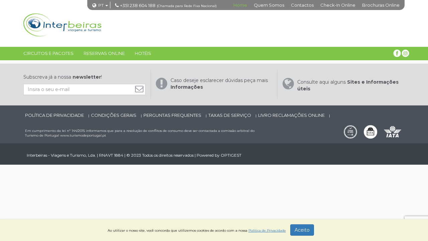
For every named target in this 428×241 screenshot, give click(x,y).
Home (240, 5)
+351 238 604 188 (137, 5)
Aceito (302, 230)
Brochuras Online (381, 5)
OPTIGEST (231, 155)
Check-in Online (337, 5)
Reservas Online (104, 53)
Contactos (302, 5)
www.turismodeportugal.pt (83, 135)
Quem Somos (269, 5)
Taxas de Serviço (230, 115)
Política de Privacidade (55, 115)
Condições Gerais (114, 115)
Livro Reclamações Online (292, 115)
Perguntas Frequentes (172, 115)
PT (101, 5)
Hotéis (143, 53)
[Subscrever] (141, 88)
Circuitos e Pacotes (48, 53)
